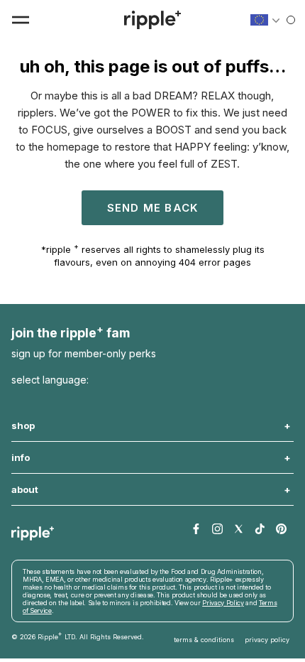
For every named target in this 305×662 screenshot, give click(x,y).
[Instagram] (217, 529)
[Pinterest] (281, 529)
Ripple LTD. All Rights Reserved (90, 623)
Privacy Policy (97, 599)
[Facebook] (196, 529)
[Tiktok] (260, 529)
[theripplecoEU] (152, 20)
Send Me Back (152, 208)
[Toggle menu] (20, 20)
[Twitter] (238, 529)
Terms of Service (154, 599)
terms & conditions (204, 628)
